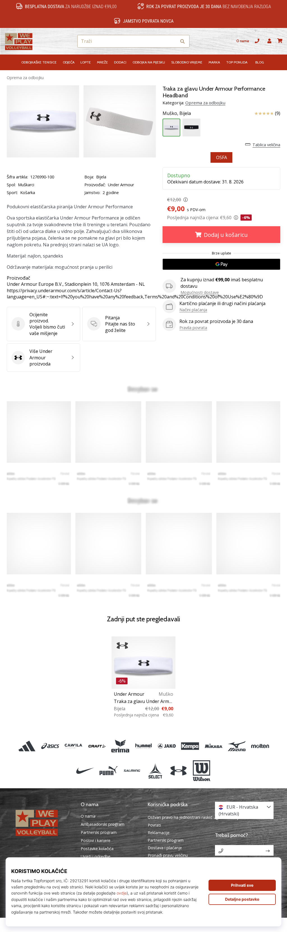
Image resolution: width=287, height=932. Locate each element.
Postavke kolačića (97, 849)
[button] (172, 41)
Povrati (154, 825)
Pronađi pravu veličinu (168, 855)
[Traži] (182, 41)
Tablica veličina (266, 144)
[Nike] (85, 771)
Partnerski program (99, 832)
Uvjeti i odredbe (95, 856)
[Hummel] (143, 746)
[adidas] (26, 746)
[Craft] (96, 746)
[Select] (155, 771)
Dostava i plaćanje (165, 847)
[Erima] (120, 746)
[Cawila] (73, 746)
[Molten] (260, 746)
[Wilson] (201, 771)
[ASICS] (50, 746)
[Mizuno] (236, 746)
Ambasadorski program (102, 824)
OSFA (221, 157)
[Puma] (108, 771)
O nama (242, 41)
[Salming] (132, 771)
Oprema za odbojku (25, 77)
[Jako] (167, 746)
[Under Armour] (178, 771)
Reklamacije (159, 832)
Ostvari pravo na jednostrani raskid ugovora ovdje (194, 817)
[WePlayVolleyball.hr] (42, 822)
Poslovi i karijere (95, 841)
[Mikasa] (213, 746)
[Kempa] (190, 746)
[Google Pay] (221, 264)
